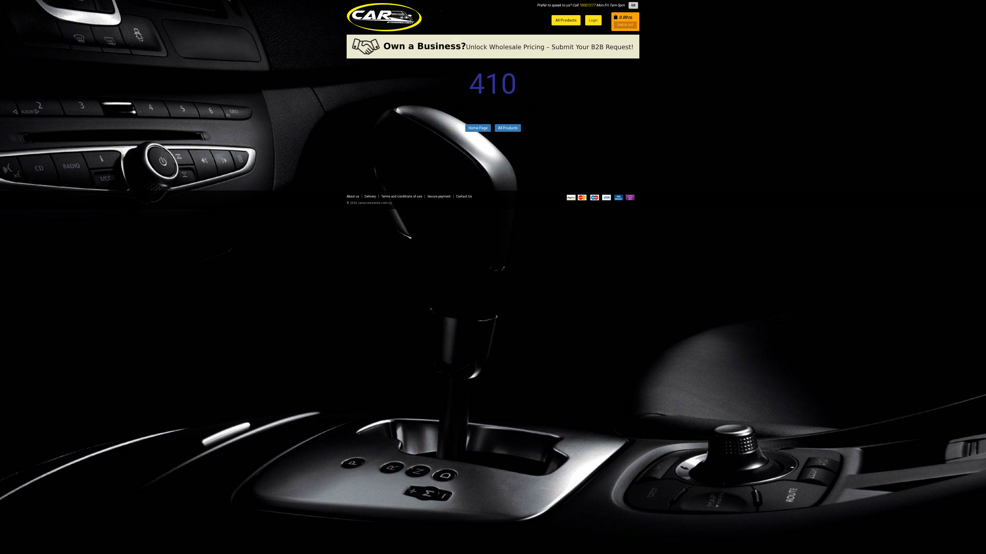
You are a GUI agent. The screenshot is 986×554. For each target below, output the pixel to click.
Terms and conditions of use (401, 196)
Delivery (370, 196)
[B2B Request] (493, 46)
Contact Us (464, 196)
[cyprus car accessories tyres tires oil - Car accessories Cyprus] (384, 16)
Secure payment (439, 196)
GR (633, 5)
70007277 (587, 5)
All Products (508, 128)
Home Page (478, 128)
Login (593, 20)
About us (353, 196)
